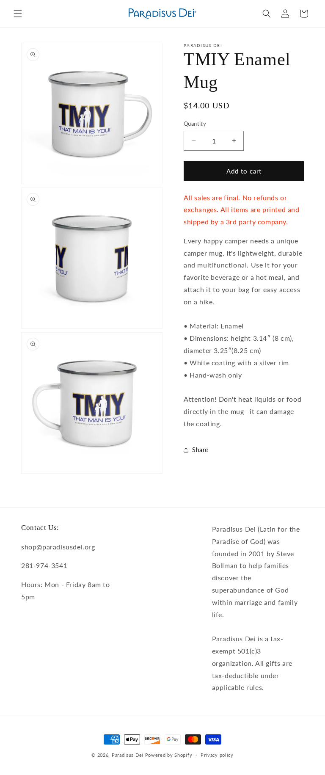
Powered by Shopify (169, 755)
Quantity (195, 123)
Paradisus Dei (127, 755)
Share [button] (200, 449)
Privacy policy (217, 755)
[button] (17, 13)
